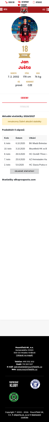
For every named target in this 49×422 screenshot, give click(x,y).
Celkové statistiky (24, 171)
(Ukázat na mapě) (24, 355)
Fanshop (24, 5)
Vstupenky (25, 2)
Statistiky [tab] (24, 98)
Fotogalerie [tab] (24, 107)
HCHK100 (11, 2)
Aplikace (39, 2)
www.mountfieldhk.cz (27, 369)
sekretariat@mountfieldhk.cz (28, 367)
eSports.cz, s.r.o (21, 415)
